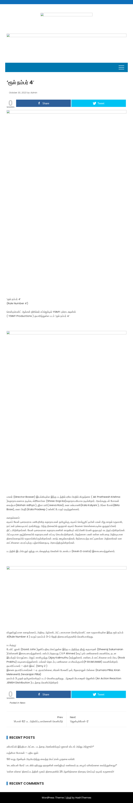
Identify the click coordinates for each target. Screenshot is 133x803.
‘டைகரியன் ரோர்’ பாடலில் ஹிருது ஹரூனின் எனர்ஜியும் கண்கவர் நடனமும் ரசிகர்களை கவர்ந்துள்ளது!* (62, 765)
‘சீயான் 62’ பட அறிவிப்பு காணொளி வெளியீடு (38, 719)
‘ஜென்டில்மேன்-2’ (79, 719)
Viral (68, 797)
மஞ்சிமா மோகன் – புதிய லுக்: (23, 753)
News (22, 702)
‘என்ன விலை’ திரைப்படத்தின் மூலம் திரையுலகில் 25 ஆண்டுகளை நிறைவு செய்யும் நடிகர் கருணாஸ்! (60, 771)
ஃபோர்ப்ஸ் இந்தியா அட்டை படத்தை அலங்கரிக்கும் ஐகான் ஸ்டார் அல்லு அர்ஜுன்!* (50, 746)
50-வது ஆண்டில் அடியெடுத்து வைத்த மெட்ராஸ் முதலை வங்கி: (41, 759)
